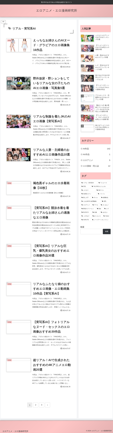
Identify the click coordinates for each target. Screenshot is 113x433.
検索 (82, 227)
